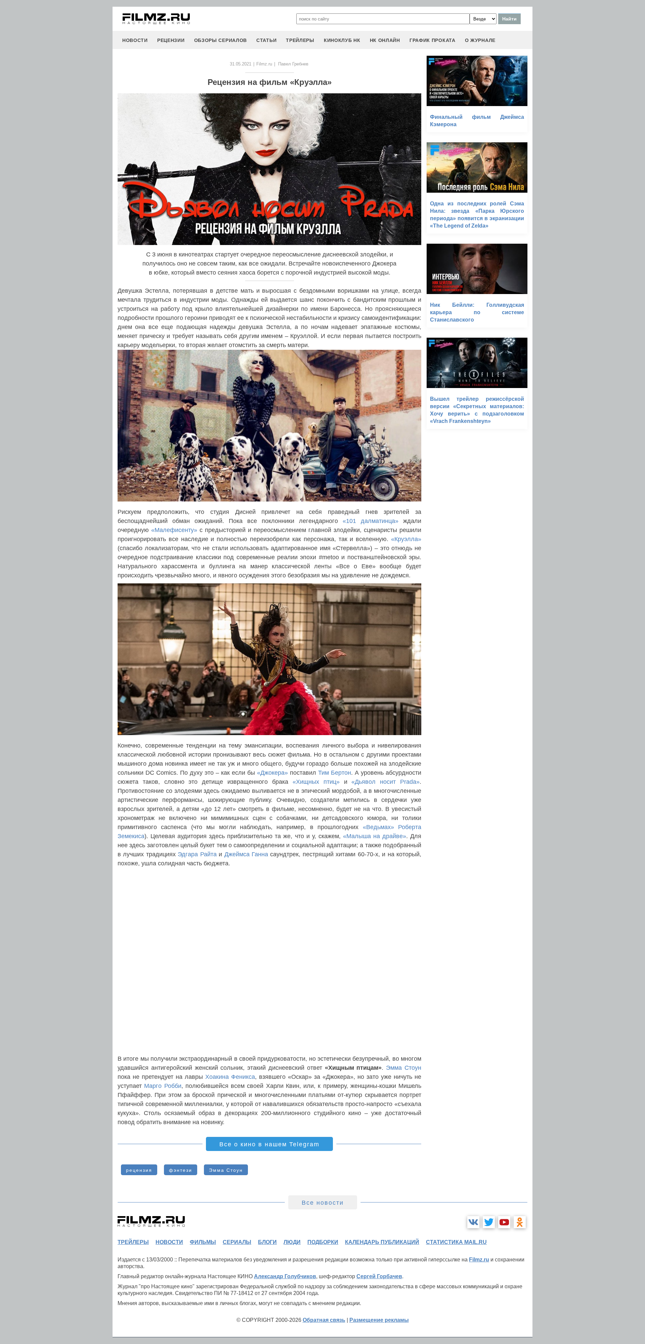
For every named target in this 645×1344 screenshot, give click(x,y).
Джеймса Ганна (246, 854)
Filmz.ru (264, 63)
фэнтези (180, 1170)
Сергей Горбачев (379, 1276)
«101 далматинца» (370, 521)
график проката (433, 40)
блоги (267, 1242)
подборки (322, 1242)
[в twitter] (489, 1222)
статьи (266, 40)
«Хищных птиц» (316, 781)
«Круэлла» (406, 539)
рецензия (139, 1170)
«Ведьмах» (378, 827)
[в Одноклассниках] (520, 1222)
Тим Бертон (334, 772)
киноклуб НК (342, 40)
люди (292, 1242)
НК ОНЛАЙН (385, 40)
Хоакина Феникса (230, 1076)
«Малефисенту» (174, 530)
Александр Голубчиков (285, 1276)
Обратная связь (324, 1320)
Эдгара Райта (197, 854)
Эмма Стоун (403, 1067)
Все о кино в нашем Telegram (269, 1144)
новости (135, 40)
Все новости (323, 1202)
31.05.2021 (240, 63)
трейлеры (300, 40)
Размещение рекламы (379, 1320)
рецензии (171, 40)
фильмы (203, 1242)
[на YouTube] (504, 1222)
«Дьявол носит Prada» (385, 781)
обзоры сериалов (220, 40)
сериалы (237, 1242)
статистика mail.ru (456, 1242)
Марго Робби (162, 1086)
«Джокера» (272, 772)
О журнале (480, 40)
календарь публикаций (382, 1242)
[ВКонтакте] (473, 1222)
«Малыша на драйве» (374, 836)
